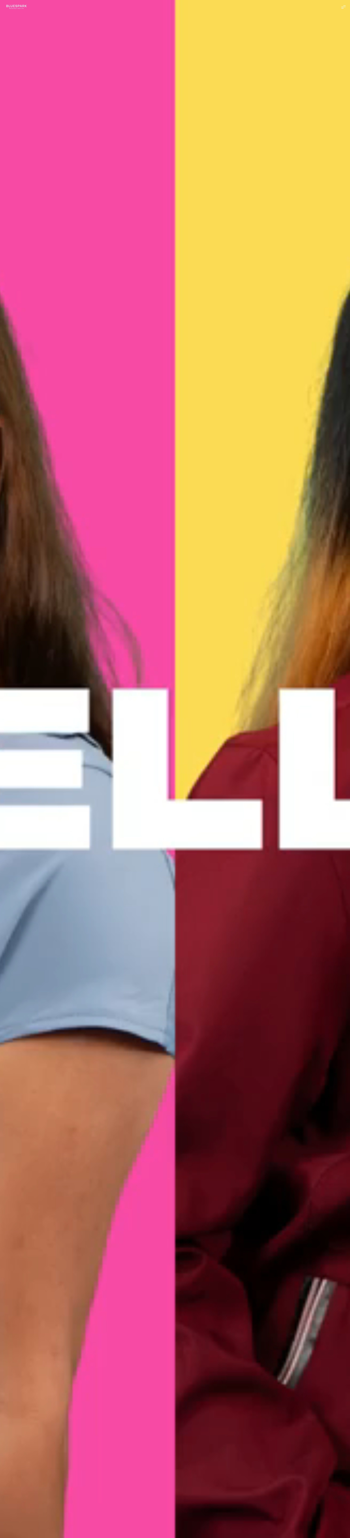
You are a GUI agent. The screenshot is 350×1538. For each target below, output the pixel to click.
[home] (16, 6)
